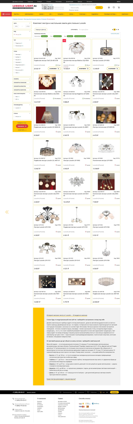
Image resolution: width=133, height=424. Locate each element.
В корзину (53, 68)
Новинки (39, 408)
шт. (104, 392)
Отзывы (49, 1)
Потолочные (19, 45)
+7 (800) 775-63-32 (53, 7)
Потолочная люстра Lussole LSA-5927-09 (76, 194)
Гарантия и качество (63, 404)
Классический (19, 70)
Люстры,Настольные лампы (32, 19)
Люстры (69, 36)
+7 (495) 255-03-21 (53, 9)
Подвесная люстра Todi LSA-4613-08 (46, 60)
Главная (15, 19)
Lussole (18, 108)
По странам (40, 404)
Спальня (43, 19)
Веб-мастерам (61, 408)
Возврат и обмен (62, 406)
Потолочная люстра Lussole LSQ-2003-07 (105, 194)
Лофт (17, 72)
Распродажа (40, 406)
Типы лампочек (62, 416)
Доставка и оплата (18, 1)
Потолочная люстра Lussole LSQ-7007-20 (47, 294)
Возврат (39, 1)
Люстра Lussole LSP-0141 (71, 260)
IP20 (17, 96)
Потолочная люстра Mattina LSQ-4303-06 (47, 95)
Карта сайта (40, 411)
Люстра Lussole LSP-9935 (101, 60)
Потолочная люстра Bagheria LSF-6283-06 (76, 95)
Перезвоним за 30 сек (75, 4)
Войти (118, 1)
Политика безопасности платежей (87, 410)
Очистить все (115, 33)
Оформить (114, 392)
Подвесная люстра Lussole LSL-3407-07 (47, 160)
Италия (18, 116)
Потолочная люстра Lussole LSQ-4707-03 (47, 194)
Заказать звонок (31, 392)
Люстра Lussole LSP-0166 (101, 227)
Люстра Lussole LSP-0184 (101, 260)
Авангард (18, 54)
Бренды (80, 1)
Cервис (60, 398)
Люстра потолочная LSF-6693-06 (103, 127)
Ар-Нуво (18, 57)
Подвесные (19, 43)
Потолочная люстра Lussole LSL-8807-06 (76, 128)
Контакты (89, 1)
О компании (41, 398)
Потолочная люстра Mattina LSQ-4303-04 (76, 61)
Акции (38, 410)
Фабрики (39, 403)
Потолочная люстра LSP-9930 (102, 160)
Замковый (19, 62)
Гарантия (30, 1)
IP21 (17, 99)
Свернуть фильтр (41, 29)
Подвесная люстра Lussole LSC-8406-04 (47, 127)
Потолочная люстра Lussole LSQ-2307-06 (105, 95)
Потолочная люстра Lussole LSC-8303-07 (76, 294)
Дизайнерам (69, 1)
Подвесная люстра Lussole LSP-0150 (75, 227)
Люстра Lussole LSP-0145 (42, 227)
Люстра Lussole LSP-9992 (71, 160)
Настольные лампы (79, 36)
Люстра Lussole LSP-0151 (42, 260)
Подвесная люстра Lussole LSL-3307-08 (106, 294)
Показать (21, 126)
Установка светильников (64, 403)
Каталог (7, 14)
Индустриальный (20, 64)
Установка (58, 1)
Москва (51, 5)
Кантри (18, 67)
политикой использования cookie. (88, 417)
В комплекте (57, 36)
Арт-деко (18, 59)
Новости (60, 413)
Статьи (59, 415)
